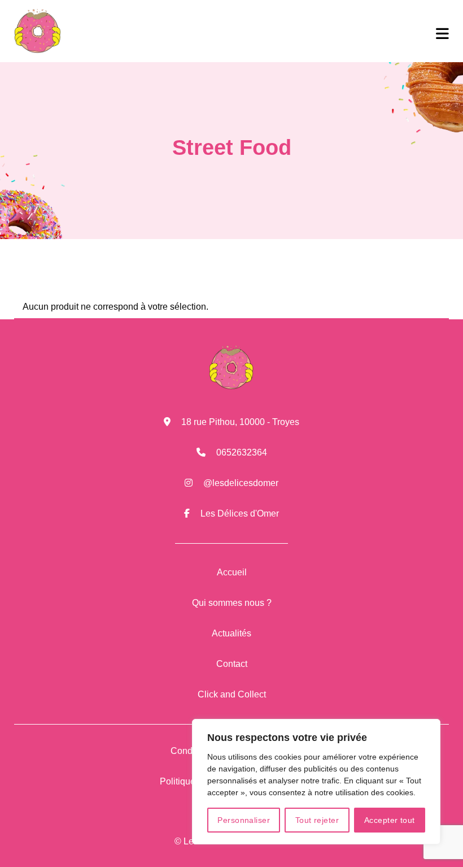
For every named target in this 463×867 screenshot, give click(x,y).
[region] (316, 781)
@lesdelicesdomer (240, 483)
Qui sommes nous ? (232, 603)
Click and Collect (232, 694)
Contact (231, 664)
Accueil (232, 572)
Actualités (231, 633)
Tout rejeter (317, 820)
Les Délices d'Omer (239, 513)
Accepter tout (389, 820)
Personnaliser (243, 820)
